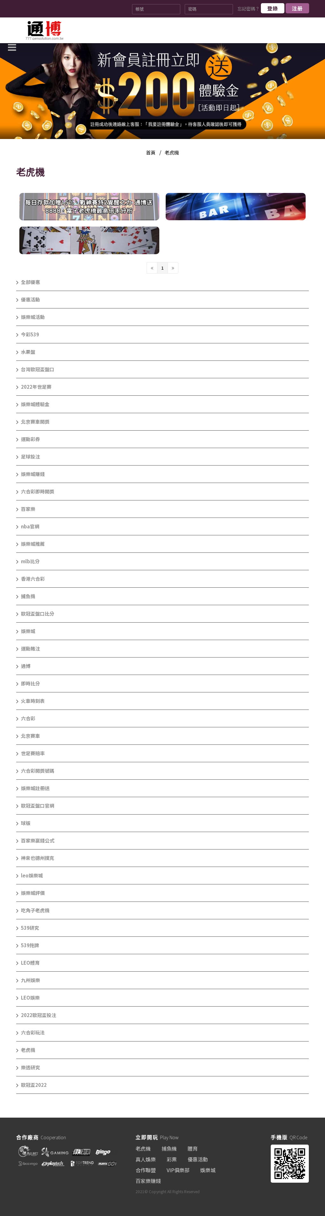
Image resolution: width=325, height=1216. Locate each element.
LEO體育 (30, 962)
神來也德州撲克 (37, 858)
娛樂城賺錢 (33, 474)
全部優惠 (30, 282)
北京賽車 (30, 735)
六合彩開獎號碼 (37, 770)
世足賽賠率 (33, 753)
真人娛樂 (146, 1159)
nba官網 (30, 526)
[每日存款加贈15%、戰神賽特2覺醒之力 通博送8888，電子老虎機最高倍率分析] (89, 206)
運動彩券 (30, 439)
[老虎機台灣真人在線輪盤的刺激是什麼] (89, 240)
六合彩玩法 (33, 1032)
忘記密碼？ (248, 8)
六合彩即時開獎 (37, 491)
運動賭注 (30, 648)
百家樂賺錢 (148, 1181)
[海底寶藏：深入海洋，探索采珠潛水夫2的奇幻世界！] (236, 206)
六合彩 (28, 718)
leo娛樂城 (32, 875)
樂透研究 (30, 1067)
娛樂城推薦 (33, 543)
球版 (25, 823)
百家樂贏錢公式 (37, 840)
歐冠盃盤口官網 (37, 805)
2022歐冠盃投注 (38, 1015)
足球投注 (30, 456)
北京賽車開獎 (35, 421)
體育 (193, 1148)
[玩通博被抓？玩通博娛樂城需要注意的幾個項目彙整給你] (44, 30)
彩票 (172, 1159)
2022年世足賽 (36, 386)
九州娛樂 (30, 980)
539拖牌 (30, 945)
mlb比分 (30, 561)
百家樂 (28, 509)
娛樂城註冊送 (35, 788)
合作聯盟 (146, 1170)
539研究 (30, 927)
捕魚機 (28, 596)
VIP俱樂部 (178, 1170)
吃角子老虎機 (35, 910)
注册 (297, 8)
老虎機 (172, 152)
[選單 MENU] (12, 38)
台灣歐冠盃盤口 (37, 369)
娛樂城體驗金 (35, 404)
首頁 (151, 152)
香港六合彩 (33, 578)
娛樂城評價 (33, 892)
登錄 (272, 8)
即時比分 (30, 683)
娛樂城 (28, 631)
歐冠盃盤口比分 (37, 613)
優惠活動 (30, 299)
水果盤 (28, 351)
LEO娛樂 (30, 997)
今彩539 (30, 334)
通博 (25, 666)
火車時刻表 (33, 700)
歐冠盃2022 (34, 1084)
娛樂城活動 (33, 317)
